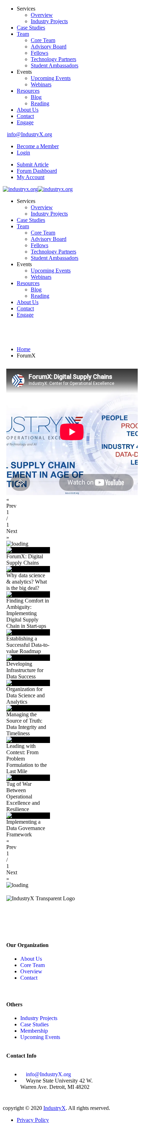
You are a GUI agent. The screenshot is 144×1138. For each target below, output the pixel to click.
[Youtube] (71, 917)
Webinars (41, 84)
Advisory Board (48, 47)
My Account (30, 177)
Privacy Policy (33, 1120)
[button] (72, 502)
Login (23, 153)
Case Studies (31, 28)
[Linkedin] (53, 917)
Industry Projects (49, 21)
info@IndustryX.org (29, 134)
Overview (42, 15)
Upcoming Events (51, 78)
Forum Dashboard (37, 171)
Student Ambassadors (54, 65)
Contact (25, 116)
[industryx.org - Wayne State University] (20, 189)
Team (23, 34)
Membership (34, 1031)
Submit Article (33, 164)
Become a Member (38, 146)
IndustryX (54, 1108)
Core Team (43, 40)
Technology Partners (53, 59)
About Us (27, 110)
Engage (25, 122)
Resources (28, 91)
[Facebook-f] (15, 917)
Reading (40, 103)
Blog (36, 97)
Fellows (39, 53)
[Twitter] (34, 917)
